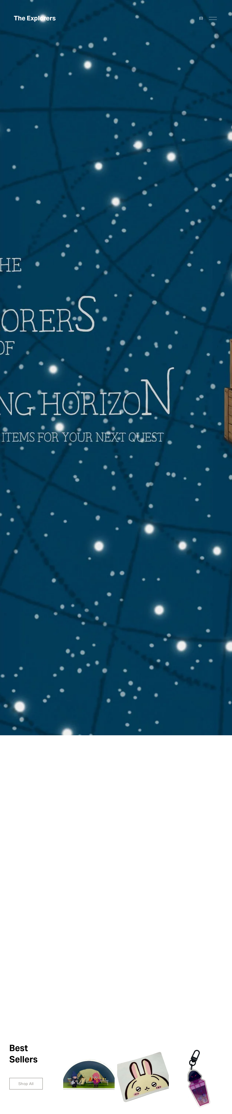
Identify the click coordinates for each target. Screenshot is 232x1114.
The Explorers (35, 18)
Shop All (26, 1083)
